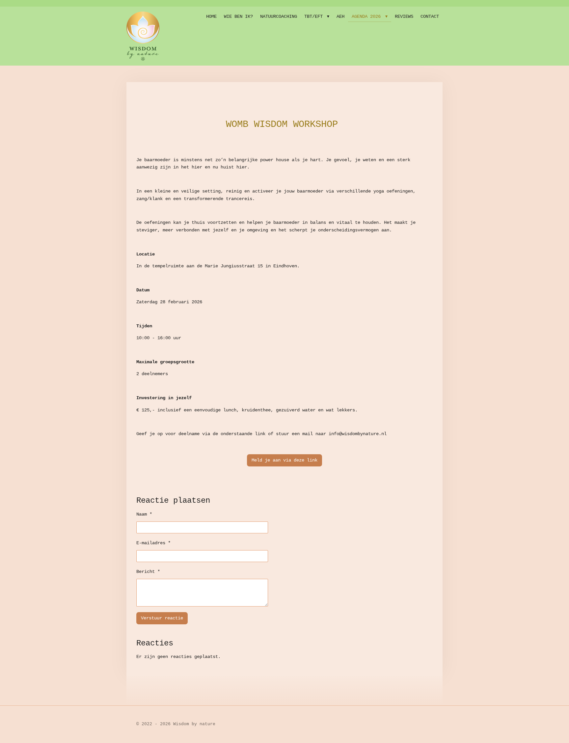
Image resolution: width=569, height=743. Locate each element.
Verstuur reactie (162, 618)
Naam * (144, 514)
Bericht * (148, 571)
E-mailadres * (153, 543)
